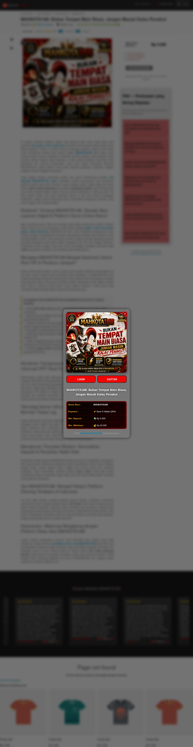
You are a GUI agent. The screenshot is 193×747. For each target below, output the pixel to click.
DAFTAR (112, 379)
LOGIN (81, 379)
